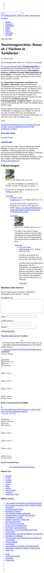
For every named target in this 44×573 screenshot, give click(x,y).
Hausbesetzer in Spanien (14, 517)
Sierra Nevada (10, 490)
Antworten (9, 196)
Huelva (8, 488)
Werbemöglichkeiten (12, 556)
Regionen (8, 35)
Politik (7, 27)
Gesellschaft (9, 26)
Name (4, 317)
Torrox (7, 484)
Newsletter (9, 33)
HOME (8, 22)
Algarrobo (9, 492)
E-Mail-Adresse (7, 321)
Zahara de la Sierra (12, 494)
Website (4, 327)
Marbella (8, 476)
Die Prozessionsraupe (13, 522)
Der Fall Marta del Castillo (14, 524)
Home (7, 554)
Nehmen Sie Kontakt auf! (10, 161)
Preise (7, 29)
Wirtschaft (9, 24)
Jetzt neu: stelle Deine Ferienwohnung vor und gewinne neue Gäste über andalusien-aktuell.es (21, 410)
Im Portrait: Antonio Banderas (16, 528)
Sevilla (7, 478)
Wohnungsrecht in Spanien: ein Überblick (20, 515)
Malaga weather (6, 398)
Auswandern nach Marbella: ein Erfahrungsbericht (23, 503)
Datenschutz (9, 560)
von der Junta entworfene (21, 66)
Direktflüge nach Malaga (14, 509)
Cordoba (8, 480)
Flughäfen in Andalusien (14, 536)
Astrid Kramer (6, 142)
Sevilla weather (6, 458)
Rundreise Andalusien (13, 511)
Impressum (9, 558)
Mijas (7, 486)
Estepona (8, 482)
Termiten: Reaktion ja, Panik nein (17, 519)
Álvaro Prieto (10, 532)
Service (8, 31)
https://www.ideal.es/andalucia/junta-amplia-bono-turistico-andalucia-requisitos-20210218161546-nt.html (26, 210)
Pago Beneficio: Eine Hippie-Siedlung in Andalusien (24, 534)
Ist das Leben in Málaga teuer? (16, 526)
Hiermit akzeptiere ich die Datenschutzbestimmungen (23, 349)
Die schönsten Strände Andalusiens (17, 513)
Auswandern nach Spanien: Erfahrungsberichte (22, 546)
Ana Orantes (9, 544)
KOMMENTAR (7, 298)
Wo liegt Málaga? (11, 542)
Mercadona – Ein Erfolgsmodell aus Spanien (21, 530)
